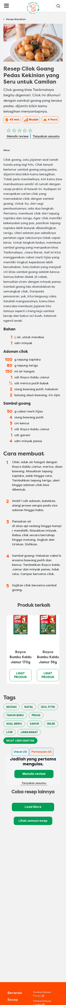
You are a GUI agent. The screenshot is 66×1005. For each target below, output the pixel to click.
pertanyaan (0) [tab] (41, 751)
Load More (33, 807)
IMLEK (51, 723)
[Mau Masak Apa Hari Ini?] (58, 5)
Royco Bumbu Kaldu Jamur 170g (20, 657)
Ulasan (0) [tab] (20, 751)
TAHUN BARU (15, 715)
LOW (9, 732)
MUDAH (11, 707)
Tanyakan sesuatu (33, 783)
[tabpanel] (33, 771)
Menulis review (34, 774)
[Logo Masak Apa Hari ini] (33, 14)
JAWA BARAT (29, 732)
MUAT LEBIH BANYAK (20, 740)
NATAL (28, 707)
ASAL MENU (14, 723)
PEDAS (36, 715)
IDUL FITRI (48, 707)
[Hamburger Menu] (6, 5)
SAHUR (34, 723)
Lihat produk (20, 675)
